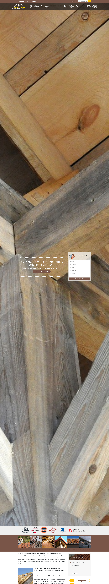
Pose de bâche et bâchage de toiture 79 (94, 6)
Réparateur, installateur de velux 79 (71, 6)
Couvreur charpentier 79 (88, 6)
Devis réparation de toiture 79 (46, 6)
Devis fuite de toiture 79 (77, 6)
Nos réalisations (42, 271)
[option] (54, 292)
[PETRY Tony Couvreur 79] (18, 6)
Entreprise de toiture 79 (82, 6)
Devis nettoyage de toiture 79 (65, 6)
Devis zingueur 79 (30, 6)
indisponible (22, 1)
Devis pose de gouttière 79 (59, 6)
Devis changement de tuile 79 (36, 6)
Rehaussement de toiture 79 (53, 6)
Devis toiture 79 (41, 6)
